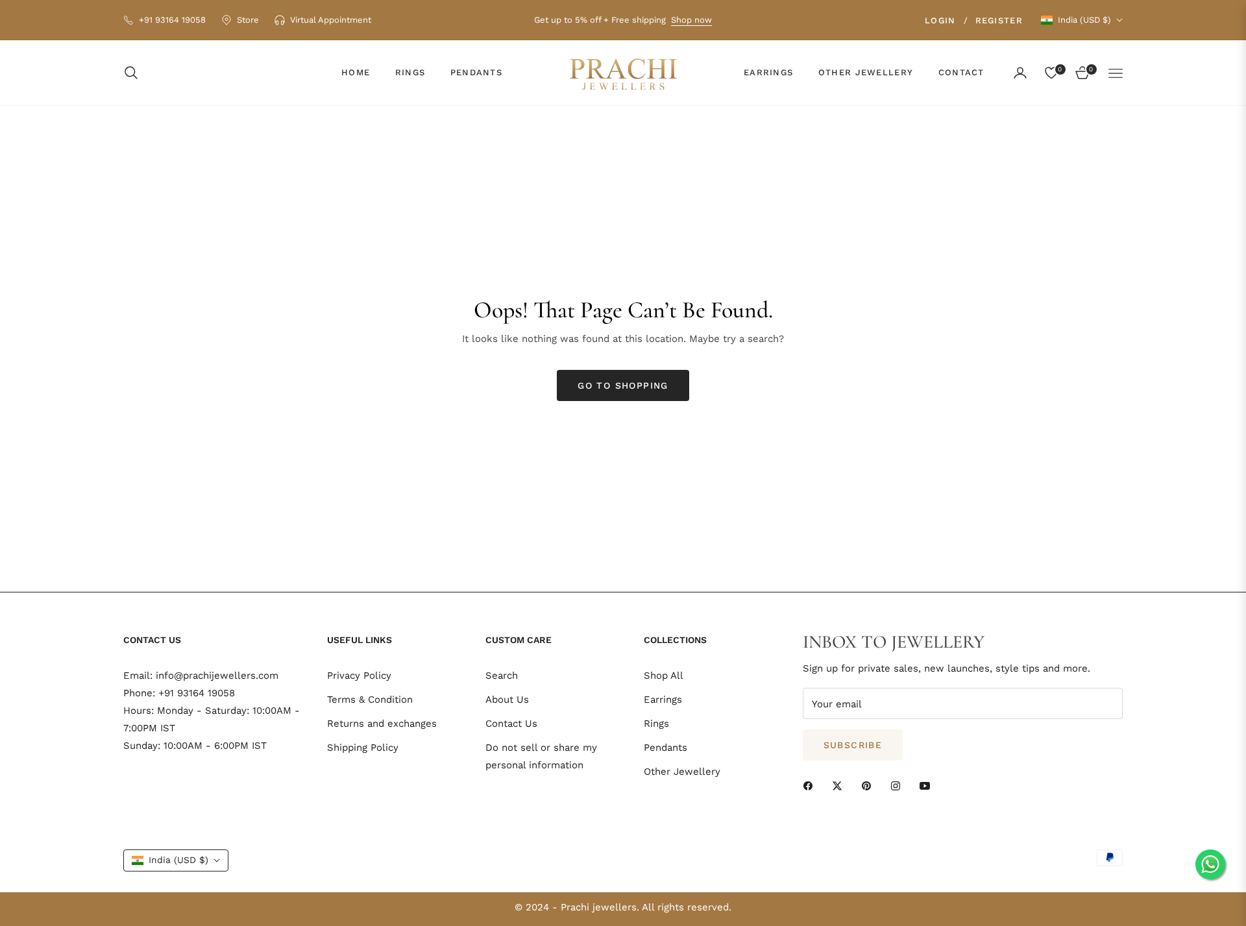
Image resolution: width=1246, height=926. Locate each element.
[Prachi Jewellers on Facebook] (811, 785)
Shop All (663, 675)
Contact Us (511, 723)
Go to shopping (623, 385)
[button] (135, 72)
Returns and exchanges (382, 723)
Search (501, 675)
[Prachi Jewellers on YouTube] (928, 785)
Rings (656, 723)
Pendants (665, 747)
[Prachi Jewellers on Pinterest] (869, 785)
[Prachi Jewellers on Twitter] (840, 785)
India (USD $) (1084, 20)
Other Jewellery (682, 771)
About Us (507, 699)
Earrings (663, 699)
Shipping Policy (362, 747)
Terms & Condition (370, 699)
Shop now (691, 20)
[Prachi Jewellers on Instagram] (898, 785)
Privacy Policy (359, 675)
